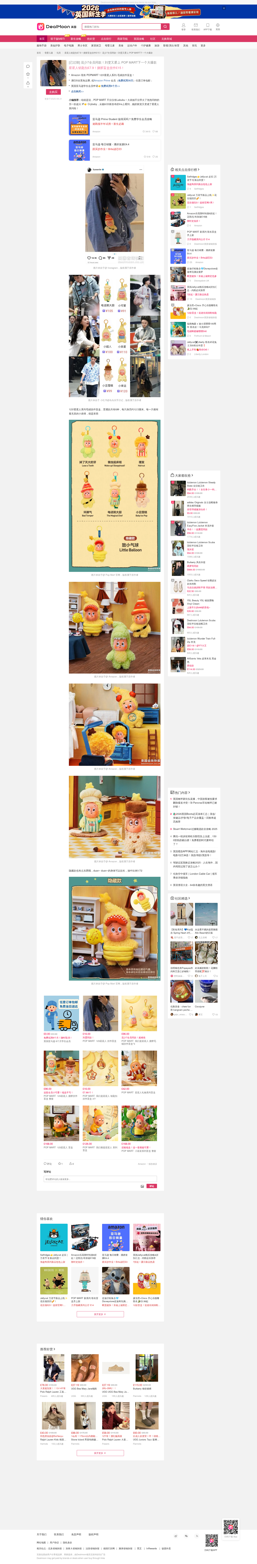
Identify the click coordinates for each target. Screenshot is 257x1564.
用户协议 (54, 1542)
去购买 (53, 92)
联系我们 (59, 1534)
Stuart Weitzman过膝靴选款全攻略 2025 (195, 829)
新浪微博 (175, 1536)
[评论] (28, 66)
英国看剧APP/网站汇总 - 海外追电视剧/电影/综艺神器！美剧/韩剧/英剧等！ (194, 853)
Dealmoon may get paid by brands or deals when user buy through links (71, 1557)
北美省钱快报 (55, 1548)
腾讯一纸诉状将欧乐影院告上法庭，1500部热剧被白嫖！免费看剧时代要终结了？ (194, 840)
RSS (196, 1536)
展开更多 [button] (98, 1314)
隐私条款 (67, 1542)
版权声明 (93, 1534)
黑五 (139, 1548)
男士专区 (82, 45)
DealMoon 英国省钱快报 (55, 26)
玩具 (59, 52)
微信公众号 (186, 1536)
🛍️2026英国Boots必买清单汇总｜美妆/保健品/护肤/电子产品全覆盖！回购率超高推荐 (194, 817)
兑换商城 (166, 38)
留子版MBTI (58, 38)
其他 (185, 45)
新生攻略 (76, 38)
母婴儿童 (49, 52)
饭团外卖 (166, 1548)
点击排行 (106, 38)
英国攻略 (139, 38)
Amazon (142, 1163)
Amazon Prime (102, 80)
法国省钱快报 (92, 1548)
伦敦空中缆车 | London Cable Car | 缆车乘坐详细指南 (195, 875)
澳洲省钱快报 (125, 1548)
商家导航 (122, 38)
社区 (152, 38)
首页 (42, 38)
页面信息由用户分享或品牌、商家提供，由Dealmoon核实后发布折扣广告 (71, 1554)
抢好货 (91, 38)
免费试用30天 (125, 80)
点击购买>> (77, 91)
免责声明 (76, 1534)
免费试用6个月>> (110, 86)
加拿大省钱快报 (74, 1548)
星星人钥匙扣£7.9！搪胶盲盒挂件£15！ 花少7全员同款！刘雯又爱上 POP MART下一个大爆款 (109, 52)
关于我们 (42, 1534)
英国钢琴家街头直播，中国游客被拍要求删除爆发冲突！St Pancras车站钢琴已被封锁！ (195, 802)
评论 (151, 1186)
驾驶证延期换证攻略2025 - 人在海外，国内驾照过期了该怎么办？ (195, 864)
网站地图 (41, 1542)
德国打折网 (109, 1548)
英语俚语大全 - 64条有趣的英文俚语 (192, 885)
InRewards (151, 1548)
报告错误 (153, 1163)
